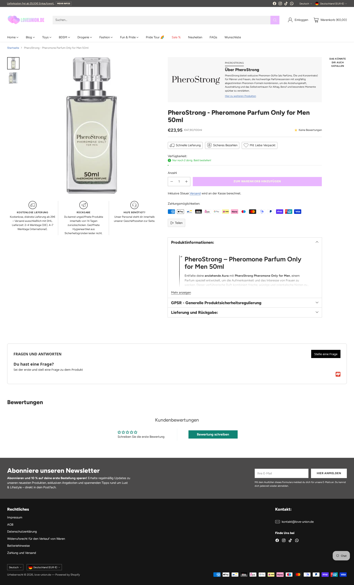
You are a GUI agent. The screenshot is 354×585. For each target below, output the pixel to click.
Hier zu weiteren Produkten (240, 96)
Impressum (14, 517)
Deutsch (304, 3)
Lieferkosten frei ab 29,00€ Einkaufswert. (30, 3)
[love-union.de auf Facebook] (274, 4)
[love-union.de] (26, 20)
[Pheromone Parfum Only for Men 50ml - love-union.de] (92, 125)
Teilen (179, 223)
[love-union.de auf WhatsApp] (292, 4)
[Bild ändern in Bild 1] (13, 63)
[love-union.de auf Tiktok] (286, 4)
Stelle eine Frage (325, 354)
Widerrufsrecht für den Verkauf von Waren (36, 539)
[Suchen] (274, 20)
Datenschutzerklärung (22, 531)
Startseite (13, 47)
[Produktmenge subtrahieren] (171, 181)
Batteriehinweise (18, 546)
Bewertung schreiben (213, 434)
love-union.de (42, 574)
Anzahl (172, 173)
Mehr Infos (63, 3)
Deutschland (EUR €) (332, 3)
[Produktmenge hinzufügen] (186, 181)
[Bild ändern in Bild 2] (13, 78)
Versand (195, 193)
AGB (10, 524)
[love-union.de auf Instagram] (280, 4)
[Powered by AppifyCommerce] (338, 374)
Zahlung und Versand (21, 553)
